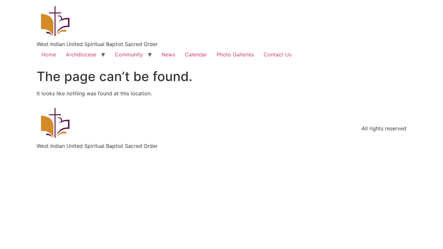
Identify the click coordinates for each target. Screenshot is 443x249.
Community (129, 54)
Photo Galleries (235, 54)
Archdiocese (81, 54)
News (168, 54)
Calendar (196, 54)
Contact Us (278, 54)
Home (49, 54)
